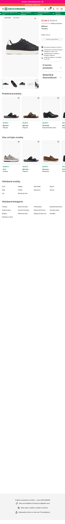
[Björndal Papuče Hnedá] (31, 112)
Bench (52, 186)
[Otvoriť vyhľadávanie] (45, 9)
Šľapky (4, 213)
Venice (52, 190)
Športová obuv (23, 207)
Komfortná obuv (23, 210)
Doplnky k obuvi (7, 217)
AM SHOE (37, 186)
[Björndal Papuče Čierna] (11, 112)
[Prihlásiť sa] (53, 9)
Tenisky (4, 207)
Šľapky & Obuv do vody (42, 213)
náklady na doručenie (56, 23)
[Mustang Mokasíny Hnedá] (51, 156)
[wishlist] (57, 9)
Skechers (37, 190)
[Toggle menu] (3, 9)
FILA (3, 186)
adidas (20, 186)
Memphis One (23, 193)
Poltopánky (38, 207)
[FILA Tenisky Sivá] (11, 156)
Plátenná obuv (23, 213)
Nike (3, 190)
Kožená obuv (6, 210)
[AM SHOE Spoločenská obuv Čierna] (51, 112)
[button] (20, 46)
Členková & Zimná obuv (42, 210)
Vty (3, 193)
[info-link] (42, 2)
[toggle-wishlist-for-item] (35, 19)
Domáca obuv (54, 210)
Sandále (52, 213)
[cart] (61, 9)
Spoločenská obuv (56, 207)
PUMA (20, 190)
